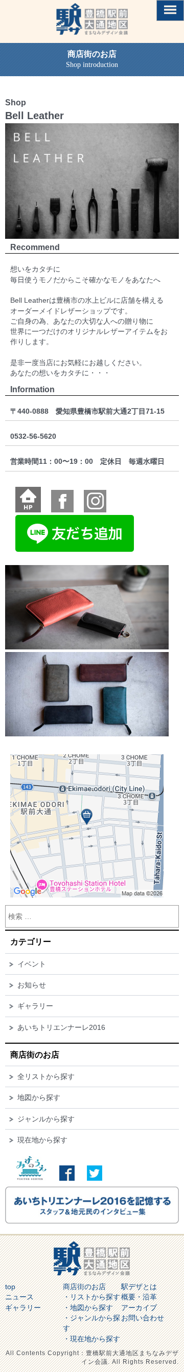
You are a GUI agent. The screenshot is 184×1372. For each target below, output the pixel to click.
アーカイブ (139, 1307)
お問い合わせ (142, 1318)
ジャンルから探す (46, 1119)
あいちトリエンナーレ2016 (61, 1027)
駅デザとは (139, 1287)
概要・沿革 (139, 1297)
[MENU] (170, 10)
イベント (31, 964)
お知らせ (31, 985)
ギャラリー (35, 1006)
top (10, 1287)
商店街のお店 (84, 1287)
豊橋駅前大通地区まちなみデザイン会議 (92, 19)
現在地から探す (42, 1140)
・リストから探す (91, 1297)
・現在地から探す (91, 1339)
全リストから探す (46, 1076)
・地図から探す (88, 1307)
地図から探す (38, 1097)
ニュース (19, 1297)
